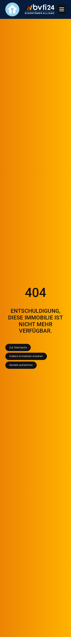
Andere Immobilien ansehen (26, 356)
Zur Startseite (18, 347)
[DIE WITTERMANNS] (12, 9)
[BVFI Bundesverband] (39, 9)
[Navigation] (61, 9)
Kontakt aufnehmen (21, 365)
